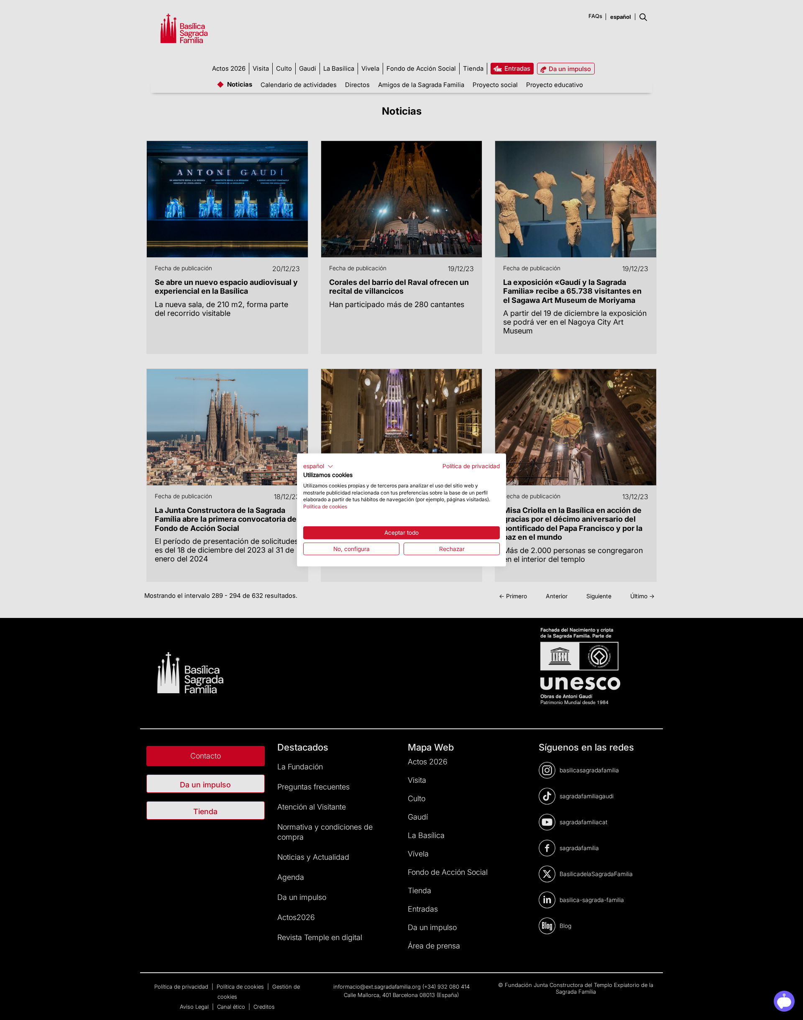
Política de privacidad (471, 466)
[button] (318, 466)
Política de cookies (325, 506)
